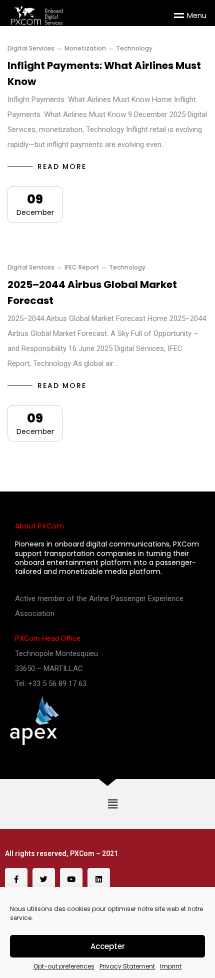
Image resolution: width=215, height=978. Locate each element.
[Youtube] (71, 879)
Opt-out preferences (64, 966)
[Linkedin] (99, 879)
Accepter (107, 946)
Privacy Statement (127, 966)
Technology (134, 48)
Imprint (171, 966)
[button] (112, 804)
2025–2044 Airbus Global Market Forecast (92, 293)
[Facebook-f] (16, 879)
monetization (85, 48)
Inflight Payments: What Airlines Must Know (104, 73)
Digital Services (31, 48)
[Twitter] (43, 879)
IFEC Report (81, 268)
